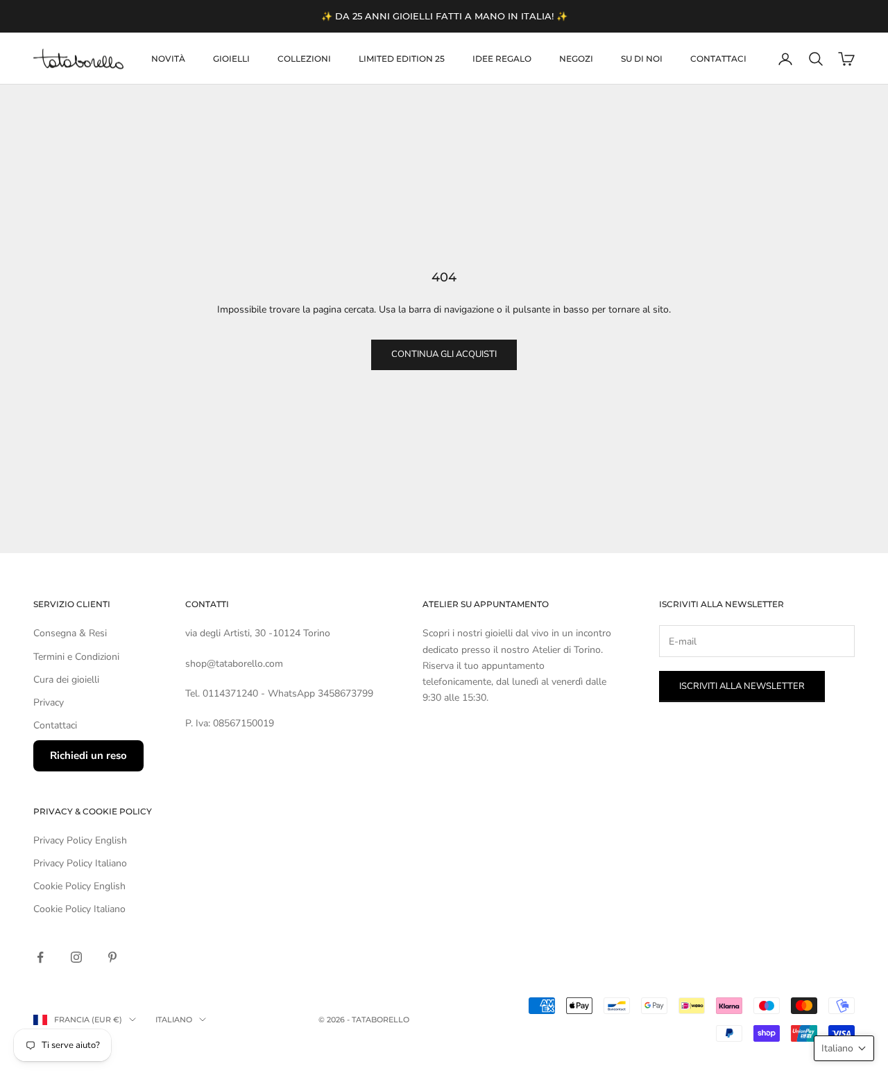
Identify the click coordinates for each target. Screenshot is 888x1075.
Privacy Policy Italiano (80, 863)
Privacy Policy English (80, 840)
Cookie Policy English (79, 886)
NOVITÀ (168, 58)
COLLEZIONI (304, 58)
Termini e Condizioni (76, 656)
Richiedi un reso (88, 755)
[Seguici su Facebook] (40, 957)
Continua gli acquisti (444, 354)
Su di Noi (642, 58)
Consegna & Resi (70, 633)
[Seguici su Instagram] (76, 957)
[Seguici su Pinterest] (112, 957)
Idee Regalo (501, 58)
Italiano (173, 1019)
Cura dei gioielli (66, 679)
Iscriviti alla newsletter (742, 686)
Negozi (576, 58)
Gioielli (231, 58)
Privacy (48, 702)
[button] (843, 1048)
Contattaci (718, 58)
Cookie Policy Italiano (79, 909)
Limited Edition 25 (402, 58)
